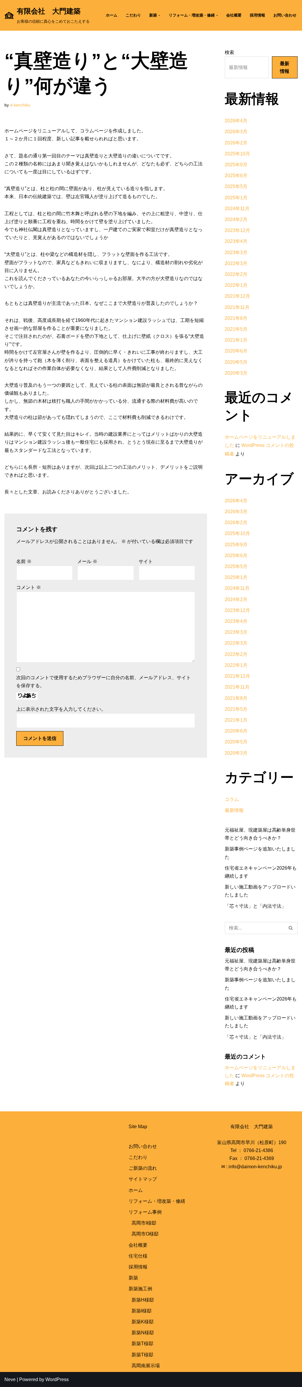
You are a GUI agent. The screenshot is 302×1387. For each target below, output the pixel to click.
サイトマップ (143, 1179)
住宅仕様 (138, 1255)
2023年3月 (236, 252)
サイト (146, 561)
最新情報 (284, 67)
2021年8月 (236, 318)
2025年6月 (236, 175)
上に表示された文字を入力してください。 (61, 709)
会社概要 (234, 15)
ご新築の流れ (143, 1168)
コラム (232, 799)
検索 (229, 52)
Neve (10, 1379)
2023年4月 (236, 241)
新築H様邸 (143, 1299)
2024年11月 (237, 208)
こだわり (133, 15)
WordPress (57, 1379)
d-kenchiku (20, 105)
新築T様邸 (142, 1343)
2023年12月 (237, 230)
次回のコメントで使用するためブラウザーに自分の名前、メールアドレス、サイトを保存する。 (103, 681)
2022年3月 (236, 263)
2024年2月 (236, 219)
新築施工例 (140, 1288)
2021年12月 (237, 296)
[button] (159, 15)
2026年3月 (236, 131)
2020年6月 (236, 350)
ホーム (111, 15)
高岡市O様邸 (145, 1233)
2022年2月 (236, 274)
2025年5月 (236, 186)
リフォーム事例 (145, 1212)
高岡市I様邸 (144, 1222)
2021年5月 (236, 329)
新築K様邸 (143, 1321)
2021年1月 (236, 340)
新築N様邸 (143, 1332)
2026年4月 (236, 120)
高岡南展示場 (146, 1365)
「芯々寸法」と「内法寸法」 (255, 906)
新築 (133, 1277)
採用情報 (257, 15)
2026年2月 (236, 142)
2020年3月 (236, 373)
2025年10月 (237, 153)
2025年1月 (236, 197)
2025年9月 (236, 164)
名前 (24, 561)
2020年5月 (236, 362)
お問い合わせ (284, 15)
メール (87, 561)
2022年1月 (236, 285)
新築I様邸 (142, 1310)
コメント (28, 587)
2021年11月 (237, 307)
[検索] (291, 928)
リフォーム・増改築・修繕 (157, 1201)
